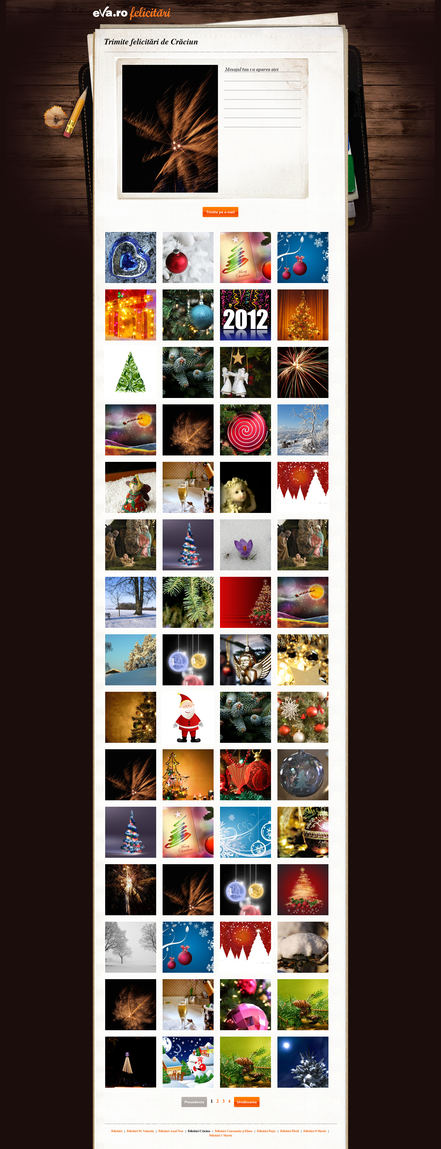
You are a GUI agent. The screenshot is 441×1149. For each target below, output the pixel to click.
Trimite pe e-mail (220, 212)
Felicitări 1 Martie (220, 1135)
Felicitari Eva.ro (131, 13)
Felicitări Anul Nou (170, 1131)
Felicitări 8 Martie (314, 1131)
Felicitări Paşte (266, 1131)
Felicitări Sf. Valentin (140, 1131)
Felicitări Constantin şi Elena (233, 1131)
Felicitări (116, 1131)
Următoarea (247, 1102)
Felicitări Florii (289, 1131)
